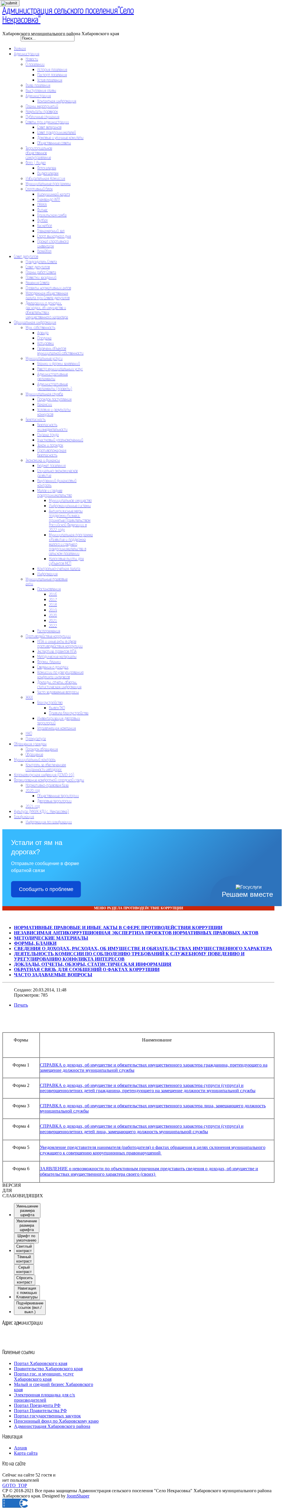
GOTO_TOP (14, 1485)
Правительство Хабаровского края (48, 1368)
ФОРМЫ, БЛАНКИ (35, 943)
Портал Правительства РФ (40, 1410)
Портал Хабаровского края (40, 1363)
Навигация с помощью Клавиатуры (27, 1292)
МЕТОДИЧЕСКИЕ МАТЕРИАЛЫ (51, 938)
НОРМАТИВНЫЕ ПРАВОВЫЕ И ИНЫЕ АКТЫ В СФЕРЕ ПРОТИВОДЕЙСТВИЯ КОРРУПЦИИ (118, 927)
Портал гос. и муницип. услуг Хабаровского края (44, 1376)
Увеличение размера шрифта (26, 1225)
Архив (20, 1447)
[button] (6, 1190)
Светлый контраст (24, 1248)
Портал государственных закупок (47, 1415)
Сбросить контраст (24, 1280)
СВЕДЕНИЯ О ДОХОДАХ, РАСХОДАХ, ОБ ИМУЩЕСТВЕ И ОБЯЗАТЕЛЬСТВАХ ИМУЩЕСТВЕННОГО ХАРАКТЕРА (143, 948)
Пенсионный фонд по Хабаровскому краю (56, 1421)
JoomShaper (78, 1495)
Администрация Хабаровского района (52, 1426)
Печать (21, 1004)
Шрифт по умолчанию (26, 1238)
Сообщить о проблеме (46, 889)
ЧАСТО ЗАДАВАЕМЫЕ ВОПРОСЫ (53, 974)
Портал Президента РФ (37, 1405)
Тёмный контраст (24, 1259)
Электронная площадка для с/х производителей (44, 1397)
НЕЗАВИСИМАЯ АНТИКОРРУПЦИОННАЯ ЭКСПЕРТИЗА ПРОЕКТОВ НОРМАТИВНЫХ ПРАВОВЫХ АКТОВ (136, 932)
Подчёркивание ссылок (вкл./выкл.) (29, 1307)
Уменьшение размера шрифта (27, 1210)
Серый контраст (24, 1269)
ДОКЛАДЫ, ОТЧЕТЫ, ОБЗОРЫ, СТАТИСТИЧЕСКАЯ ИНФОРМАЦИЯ (92, 964)
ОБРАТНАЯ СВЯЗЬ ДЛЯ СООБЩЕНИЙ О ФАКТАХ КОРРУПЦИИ (86, 969)
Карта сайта (26, 1453)
